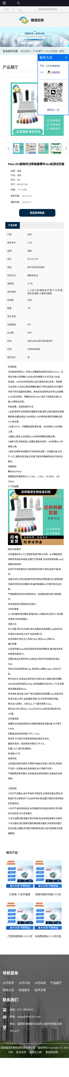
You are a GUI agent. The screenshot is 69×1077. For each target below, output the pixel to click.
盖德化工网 (35, 1052)
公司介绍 (24, 982)
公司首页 (8, 982)
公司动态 (40, 982)
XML (11, 1052)
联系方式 (8, 990)
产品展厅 (38, 51)
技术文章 (40, 990)
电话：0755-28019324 (21, 1009)
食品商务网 (51, 1052)
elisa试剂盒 (51, 51)
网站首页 (26, 51)
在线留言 (24, 990)
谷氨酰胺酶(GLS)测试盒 (48, 936)
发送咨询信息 (37, 212)
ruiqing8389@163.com (28, 1016)
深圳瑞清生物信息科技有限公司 (18, 1047)
